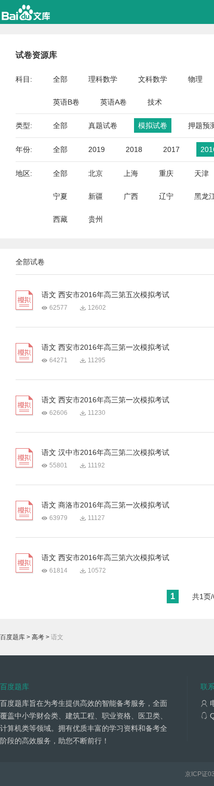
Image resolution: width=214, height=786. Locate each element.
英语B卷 (66, 102)
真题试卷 (102, 125)
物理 (195, 79)
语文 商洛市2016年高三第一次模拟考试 (105, 505)
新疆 (95, 196)
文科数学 (152, 79)
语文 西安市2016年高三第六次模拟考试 (105, 557)
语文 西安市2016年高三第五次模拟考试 (105, 294)
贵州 (95, 219)
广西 (131, 196)
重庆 (166, 173)
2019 (96, 149)
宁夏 (60, 196)
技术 (155, 102)
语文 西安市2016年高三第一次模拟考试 (105, 347)
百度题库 (12, 637)
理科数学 (102, 79)
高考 (38, 637)
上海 (131, 173)
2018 (134, 149)
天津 (201, 173)
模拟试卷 (152, 125)
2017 (171, 149)
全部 (60, 79)
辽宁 (166, 196)
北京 (95, 173)
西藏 (60, 219)
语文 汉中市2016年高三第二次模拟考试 (105, 452)
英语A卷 (113, 102)
